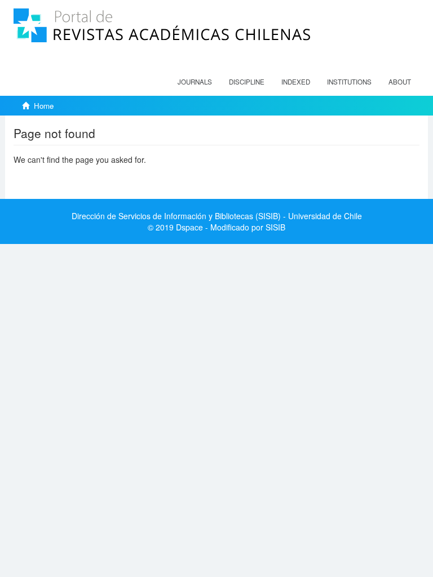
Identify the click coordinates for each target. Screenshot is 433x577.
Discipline (246, 81)
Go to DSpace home (50, 176)
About (399, 81)
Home (44, 105)
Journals (195, 81)
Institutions (349, 81)
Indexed (295, 81)
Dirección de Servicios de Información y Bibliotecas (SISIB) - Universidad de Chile (217, 215)
